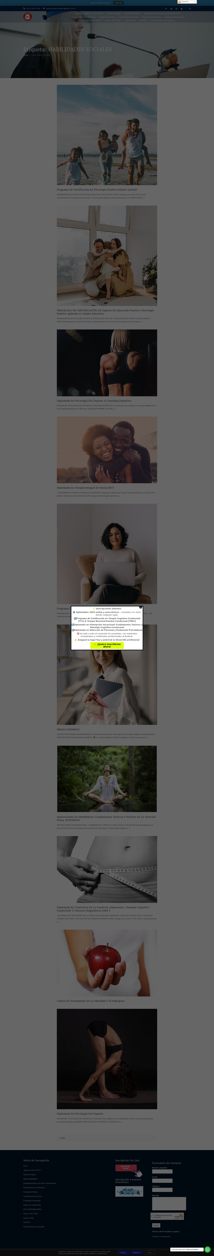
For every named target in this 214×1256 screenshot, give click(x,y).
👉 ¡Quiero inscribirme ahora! (107, 645)
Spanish (184, 2)
